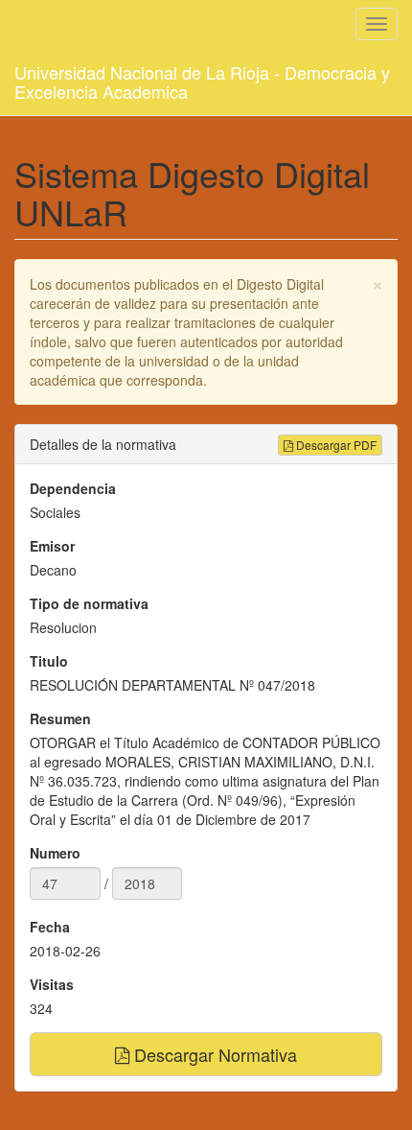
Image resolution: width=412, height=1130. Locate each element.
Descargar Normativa (213, 1054)
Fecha (50, 926)
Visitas (52, 984)
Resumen (60, 718)
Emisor (52, 545)
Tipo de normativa (89, 603)
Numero (55, 852)
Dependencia (73, 488)
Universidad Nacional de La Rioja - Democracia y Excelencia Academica (202, 77)
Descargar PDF (335, 444)
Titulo (49, 661)
